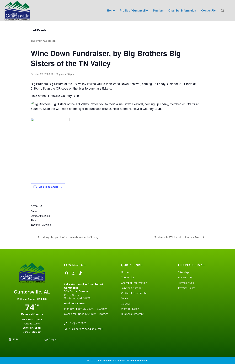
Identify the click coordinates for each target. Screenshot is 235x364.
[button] (223, 11)
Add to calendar (48, 186)
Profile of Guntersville (134, 293)
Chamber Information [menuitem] (182, 10)
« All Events (38, 30)
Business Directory (132, 314)
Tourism (125, 298)
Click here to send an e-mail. (86, 328)
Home (125, 272)
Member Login (130, 308)
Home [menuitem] (111, 10)
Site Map (183, 272)
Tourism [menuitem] (158, 10)
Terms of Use (186, 282)
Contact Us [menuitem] (208, 10)
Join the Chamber (131, 288)
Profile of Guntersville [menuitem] (134, 10)
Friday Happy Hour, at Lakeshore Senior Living (70, 237)
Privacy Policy (186, 288)
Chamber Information (134, 282)
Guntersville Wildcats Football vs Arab (177, 237)
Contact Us (127, 277)
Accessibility (185, 277)
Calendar (126, 303)
